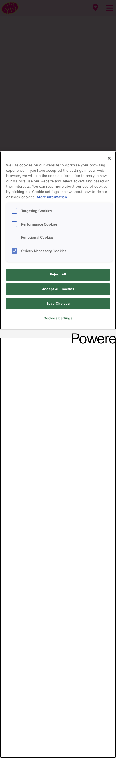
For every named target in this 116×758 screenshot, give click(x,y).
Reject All (58, 274)
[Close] (109, 158)
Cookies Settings (58, 318)
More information (52, 197)
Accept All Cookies (58, 289)
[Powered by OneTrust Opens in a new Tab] (91, 334)
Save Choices (58, 304)
